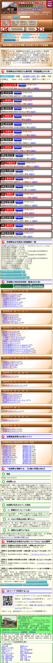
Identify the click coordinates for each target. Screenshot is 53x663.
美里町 (9, 398)
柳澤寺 (10, 225)
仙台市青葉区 (15, 345)
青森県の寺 (27, 446)
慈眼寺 (8, 116)
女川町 (11, 306)
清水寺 (8, 139)
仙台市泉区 (15, 347)
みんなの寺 (10, 85)
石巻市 (10, 295)
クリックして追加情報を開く (15, 642)
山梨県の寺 (27, 461)
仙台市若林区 (17, 353)
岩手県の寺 (6, 448)
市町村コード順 (22, 286)
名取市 (9, 376)
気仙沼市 (11, 323)
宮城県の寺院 (42, 37)
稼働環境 (24, 632)
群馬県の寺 (6, 454)
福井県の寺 (6, 461)
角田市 (9, 315)
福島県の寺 (27, 450)
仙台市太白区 (16, 349)
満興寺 (10, 194)
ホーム (15, 17)
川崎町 (10, 319)
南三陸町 (15, 400)
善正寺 (10, 155)
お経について (5, 651)
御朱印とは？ (24, 646)
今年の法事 (4, 646)
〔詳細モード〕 (7, 76)
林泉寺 (10, 233)
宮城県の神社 (44, 34)
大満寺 (10, 170)
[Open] (22, 84)
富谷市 (9, 365)
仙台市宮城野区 (17, 351)
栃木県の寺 (27, 452)
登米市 (8, 367)
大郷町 (11, 302)
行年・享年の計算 (6, 655)
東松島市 (13, 385)
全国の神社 (27, 34)
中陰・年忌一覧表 (25, 656)
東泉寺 (10, 178)
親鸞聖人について (6, 649)
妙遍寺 (10, 202)
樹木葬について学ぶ (7, 653)
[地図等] (36, 88)
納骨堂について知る (7, 647)
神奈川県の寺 (7, 457)
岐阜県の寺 (27, 463)
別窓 (23, 271)
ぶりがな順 (7, 286)
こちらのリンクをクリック (39, 554)
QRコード (31, 599)
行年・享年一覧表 (6, 660)
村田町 (9, 402)
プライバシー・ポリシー (10, 632)
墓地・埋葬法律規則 (26, 653)
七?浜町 (12, 339)
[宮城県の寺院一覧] (31, 76)
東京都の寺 (27, 455)
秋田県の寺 (27, 448)
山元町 (11, 411)
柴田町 (9, 341)
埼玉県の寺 (27, 454)
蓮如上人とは (24, 651)
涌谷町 (10, 429)
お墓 (32, 485)
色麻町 (10, 335)
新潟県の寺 (27, 457)
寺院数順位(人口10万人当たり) (11, 274)
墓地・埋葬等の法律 (7, 656)
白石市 (9, 343)
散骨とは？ (23, 647)
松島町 (10, 394)
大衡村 (10, 304)
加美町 (9, 317)
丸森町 (10, 396)
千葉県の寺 (6, 455)
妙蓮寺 (10, 217)
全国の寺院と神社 (8, 34)
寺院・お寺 (23, 658)
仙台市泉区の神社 (10, 37)
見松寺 (8, 108)
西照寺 (8, 147)
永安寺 (8, 92)
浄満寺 (8, 131)
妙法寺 (10, 210)
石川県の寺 (27, 459)
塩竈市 (9, 334)
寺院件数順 (37, 286)
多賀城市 (11, 364)
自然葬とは (23, 655)
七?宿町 (12, 337)
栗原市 (9, 321)
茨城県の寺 (6, 452)
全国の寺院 (25, 37)
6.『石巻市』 (31, 29)
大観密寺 (10, 163)
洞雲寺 (10, 186)
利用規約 (32, 632)
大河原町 (12, 298)
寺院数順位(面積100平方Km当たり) (13, 277)
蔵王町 (9, 332)
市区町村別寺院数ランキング (10, 271)
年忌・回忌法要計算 (26, 649)
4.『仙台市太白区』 (16, 29)
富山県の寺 (6, 459)
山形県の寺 (6, 450)
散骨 (38, 497)
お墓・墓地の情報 (6, 658)
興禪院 (8, 100)
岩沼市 (9, 296)
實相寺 (8, 124)
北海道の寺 (6, 446)
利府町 (9, 420)
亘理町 (10, 431)
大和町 (10, 362)
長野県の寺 (6, 463)
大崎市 (9, 300)
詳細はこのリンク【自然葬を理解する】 (14, 537)
